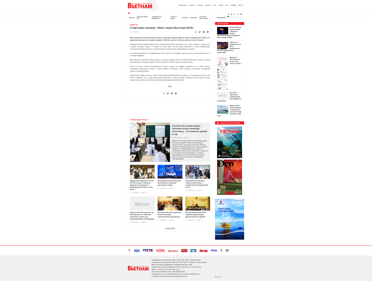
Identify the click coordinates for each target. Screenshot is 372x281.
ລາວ (227, 5)
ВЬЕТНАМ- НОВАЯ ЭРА (142, 17)
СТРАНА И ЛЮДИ (173, 17)
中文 (214, 5)
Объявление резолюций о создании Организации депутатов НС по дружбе (195, 215)
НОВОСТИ (132, 17)
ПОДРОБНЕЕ (170, 228)
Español (208, 5)
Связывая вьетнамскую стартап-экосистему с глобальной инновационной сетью (196, 184)
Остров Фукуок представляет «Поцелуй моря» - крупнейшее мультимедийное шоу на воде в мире (229, 32)
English (192, 5)
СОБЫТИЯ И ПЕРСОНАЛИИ (203, 17)
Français (200, 5)
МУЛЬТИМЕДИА (221, 17)
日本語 (221, 5)
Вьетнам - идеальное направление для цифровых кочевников (229, 97)
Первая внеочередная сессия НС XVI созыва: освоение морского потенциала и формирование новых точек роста (141, 185)
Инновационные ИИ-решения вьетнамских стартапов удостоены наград (169, 183)
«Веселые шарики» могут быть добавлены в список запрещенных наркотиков (229, 47)
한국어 (240, 5)
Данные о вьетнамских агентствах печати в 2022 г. (236, 60)
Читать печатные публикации (230, 123)
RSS (219, 277)
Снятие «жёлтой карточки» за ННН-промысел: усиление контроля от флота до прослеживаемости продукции (142, 216)
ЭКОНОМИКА (193, 17)
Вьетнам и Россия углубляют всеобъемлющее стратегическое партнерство (169, 215)
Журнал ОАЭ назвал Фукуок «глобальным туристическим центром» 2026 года (229, 111)
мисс (138, 62)
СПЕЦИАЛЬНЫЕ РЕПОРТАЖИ (156, 17)
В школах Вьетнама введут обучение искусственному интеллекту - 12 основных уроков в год (189, 130)
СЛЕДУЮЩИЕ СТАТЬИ (138, 120)
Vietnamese (183, 5)
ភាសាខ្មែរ (233, 5)
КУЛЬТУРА (185, 17)
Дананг (140, 55)
